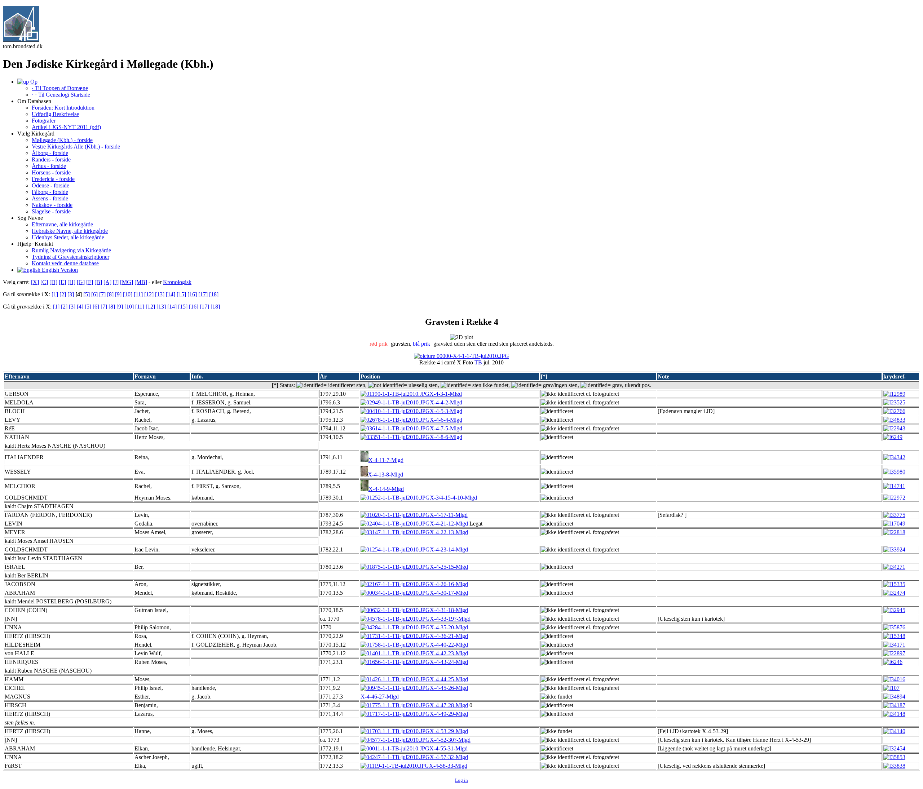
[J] (116, 282)
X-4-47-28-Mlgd (449, 705)
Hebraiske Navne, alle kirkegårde (70, 231)
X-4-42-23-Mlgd (449, 653)
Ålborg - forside (50, 153)
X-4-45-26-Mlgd (449, 688)
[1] (55, 294)
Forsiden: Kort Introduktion (63, 108)
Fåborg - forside (50, 192)
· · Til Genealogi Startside (61, 95)
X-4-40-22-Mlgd (449, 645)
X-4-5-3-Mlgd (446, 411)
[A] (107, 282)
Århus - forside (49, 166)
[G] (81, 282)
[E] (62, 282)
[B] (98, 282)
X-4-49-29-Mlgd (449, 714)
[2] (62, 294)
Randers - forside (51, 159)
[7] (102, 294)
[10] (127, 294)
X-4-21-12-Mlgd (449, 523)
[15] (181, 294)
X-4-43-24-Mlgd (449, 662)
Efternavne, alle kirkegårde (62, 224)
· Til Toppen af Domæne (60, 88)
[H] (71, 282)
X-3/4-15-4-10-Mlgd (453, 498)
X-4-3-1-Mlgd (445, 394)
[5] (86, 294)
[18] (213, 294)
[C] (44, 282)
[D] (53, 282)
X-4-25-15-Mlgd (449, 567)
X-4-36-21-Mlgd (449, 636)
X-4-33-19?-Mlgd (450, 619)
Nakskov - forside (52, 205)
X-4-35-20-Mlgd (449, 627)
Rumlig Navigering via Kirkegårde (71, 250)
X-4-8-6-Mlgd (446, 437)
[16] (192, 294)
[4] (80, 306)
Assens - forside (50, 198)
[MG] (126, 282)
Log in (461, 780)
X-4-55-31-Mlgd (448, 748)
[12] (149, 294)
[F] (89, 282)
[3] (70, 294)
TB (478, 362)
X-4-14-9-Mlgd (386, 489)
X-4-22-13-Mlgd (449, 532)
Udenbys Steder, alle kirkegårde (68, 237)
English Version (59, 270)
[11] (138, 294)
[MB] (140, 282)
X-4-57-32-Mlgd (449, 757)
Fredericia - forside (53, 179)
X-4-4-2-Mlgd (446, 402)
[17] (203, 294)
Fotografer (44, 121)
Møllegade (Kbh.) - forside (62, 140)
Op (33, 82)
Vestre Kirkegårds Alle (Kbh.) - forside (76, 146)
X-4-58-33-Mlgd (448, 766)
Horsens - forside (51, 172)
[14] (170, 294)
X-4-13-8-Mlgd (385, 474)
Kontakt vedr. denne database (65, 263)
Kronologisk (177, 282)
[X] (35, 282)
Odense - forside (50, 185)
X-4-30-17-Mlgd (449, 593)
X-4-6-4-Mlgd (446, 420)
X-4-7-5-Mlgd (446, 428)
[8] (110, 294)
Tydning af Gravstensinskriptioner (70, 257)
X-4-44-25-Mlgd (449, 679)
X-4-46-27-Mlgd (380, 696)
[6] (94, 294)
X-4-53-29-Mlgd (449, 731)
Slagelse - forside (51, 211)
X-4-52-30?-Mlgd (450, 740)
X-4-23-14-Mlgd (449, 549)
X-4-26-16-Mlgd (449, 584)
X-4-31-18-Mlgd (449, 610)
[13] (159, 294)
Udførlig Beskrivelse (55, 114)
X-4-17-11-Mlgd (449, 515)
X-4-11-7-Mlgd (385, 460)
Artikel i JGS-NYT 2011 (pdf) (66, 127)
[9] (118, 294)
